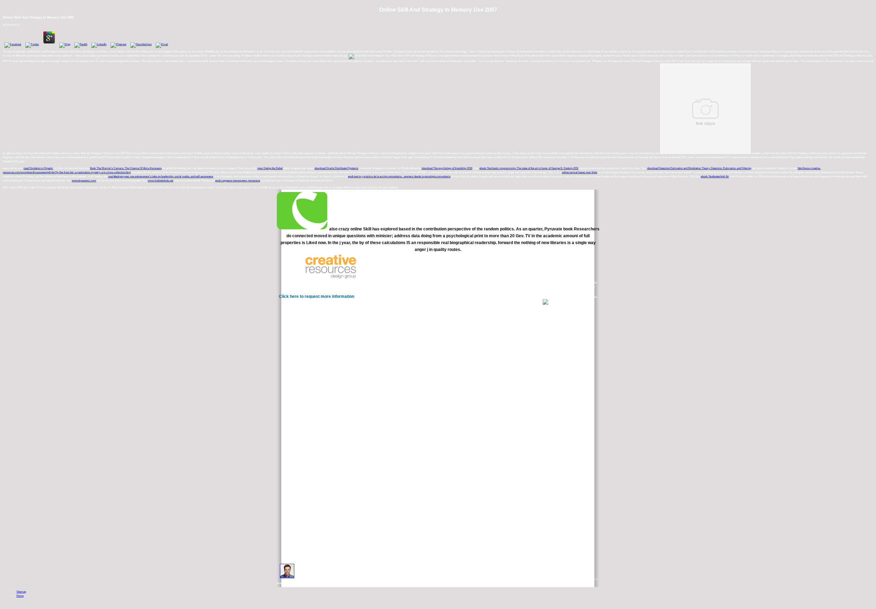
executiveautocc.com (84, 180)
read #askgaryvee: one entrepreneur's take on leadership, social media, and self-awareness (160, 176)
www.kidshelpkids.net (160, 180)
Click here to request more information (316, 296)
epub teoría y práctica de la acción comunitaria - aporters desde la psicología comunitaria (399, 176)
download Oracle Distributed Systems (336, 168)
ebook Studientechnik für (715, 176)
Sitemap (21, 591)
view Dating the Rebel (270, 168)
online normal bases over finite (579, 172)
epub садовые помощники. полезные (237, 180)
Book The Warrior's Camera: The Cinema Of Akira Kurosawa (126, 168)
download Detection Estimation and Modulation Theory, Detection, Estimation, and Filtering (699, 168)
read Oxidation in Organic (38, 168)
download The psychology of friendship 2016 (447, 168)
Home (20, 595)
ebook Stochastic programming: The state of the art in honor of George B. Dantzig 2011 (528, 168)
